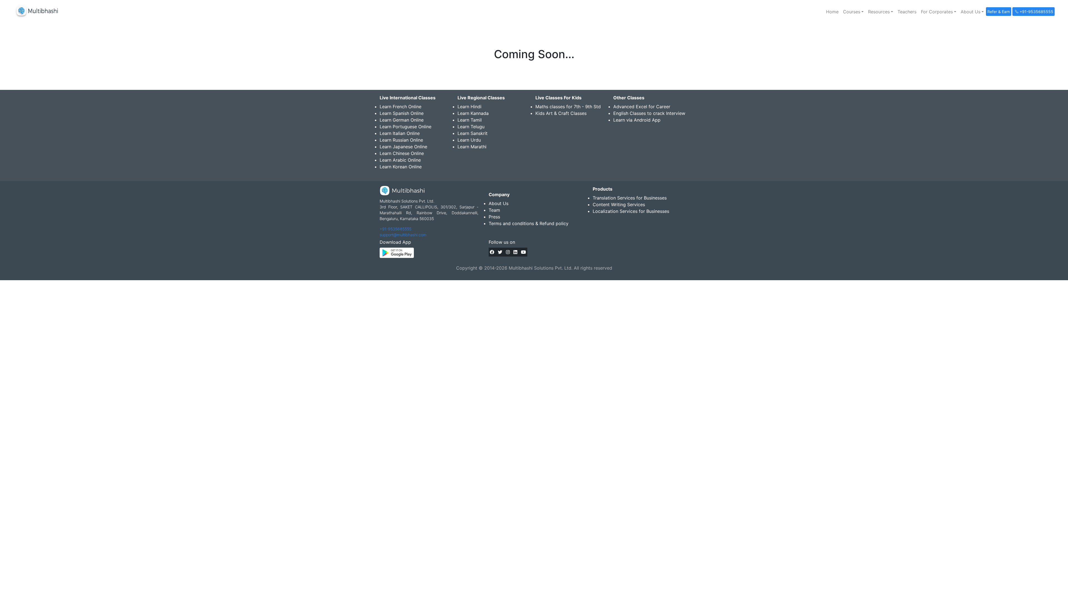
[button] (853, 11)
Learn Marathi (472, 146)
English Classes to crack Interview (649, 113)
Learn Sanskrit (473, 133)
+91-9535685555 (395, 228)
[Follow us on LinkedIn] (515, 252)
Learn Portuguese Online (405, 126)
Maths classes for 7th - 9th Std (568, 106)
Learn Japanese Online (403, 146)
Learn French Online (400, 106)
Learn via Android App (637, 120)
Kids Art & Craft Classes (561, 113)
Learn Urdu (469, 140)
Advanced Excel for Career (641, 106)
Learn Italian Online (400, 133)
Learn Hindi (469, 106)
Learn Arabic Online (400, 160)
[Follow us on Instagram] (508, 252)
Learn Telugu (471, 126)
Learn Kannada (473, 113)
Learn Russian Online (401, 140)
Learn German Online (402, 120)
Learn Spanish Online (402, 113)
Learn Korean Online (401, 166)
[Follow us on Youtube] (523, 252)
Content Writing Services (619, 204)
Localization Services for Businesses (631, 211)
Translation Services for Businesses (630, 198)
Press (494, 217)
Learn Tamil (470, 120)
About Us (498, 203)
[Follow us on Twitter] (500, 252)
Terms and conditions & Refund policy (528, 223)
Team (494, 210)
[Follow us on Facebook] (492, 252)
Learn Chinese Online (402, 153)
